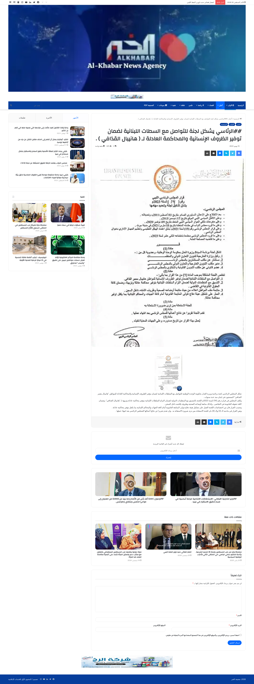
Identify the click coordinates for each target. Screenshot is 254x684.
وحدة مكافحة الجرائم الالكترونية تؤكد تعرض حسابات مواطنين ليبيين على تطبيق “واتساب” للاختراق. (68, 260)
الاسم (239, 615)
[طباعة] (207, 153)
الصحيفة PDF (149, 105)
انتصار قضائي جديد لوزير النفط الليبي (177, 552)
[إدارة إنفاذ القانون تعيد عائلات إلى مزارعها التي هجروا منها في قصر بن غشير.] (77, 131)
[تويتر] (232, 153)
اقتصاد (211, 105)
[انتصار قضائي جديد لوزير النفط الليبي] (168, 537)
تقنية (174, 105)
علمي (191, 105)
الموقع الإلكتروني (159, 625)
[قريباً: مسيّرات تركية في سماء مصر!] (68, 212)
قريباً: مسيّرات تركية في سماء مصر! (71, 225)
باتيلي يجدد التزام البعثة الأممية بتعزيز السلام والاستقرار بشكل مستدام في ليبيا (43, 153)
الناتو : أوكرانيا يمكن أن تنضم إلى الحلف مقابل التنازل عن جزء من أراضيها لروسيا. (43, 141)
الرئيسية (241, 105)
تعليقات (22, 117)
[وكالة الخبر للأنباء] (127, 48)
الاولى (230, 105)
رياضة (200, 105)
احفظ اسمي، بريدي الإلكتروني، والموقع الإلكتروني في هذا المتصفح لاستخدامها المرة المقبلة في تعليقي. (202, 635)
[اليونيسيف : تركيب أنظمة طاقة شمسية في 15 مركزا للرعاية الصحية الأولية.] (29, 245)
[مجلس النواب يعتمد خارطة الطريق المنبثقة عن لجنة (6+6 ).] (77, 167)
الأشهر (75, 117)
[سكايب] (226, 153)
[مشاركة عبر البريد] (213, 153)
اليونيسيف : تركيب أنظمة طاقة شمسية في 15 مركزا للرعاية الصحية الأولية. (30, 259)
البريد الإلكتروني (235, 625)
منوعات (162, 105)
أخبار (221, 105)
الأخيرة (49, 117)
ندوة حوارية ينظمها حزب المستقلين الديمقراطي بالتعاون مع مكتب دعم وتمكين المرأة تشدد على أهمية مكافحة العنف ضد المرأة (167, 2)
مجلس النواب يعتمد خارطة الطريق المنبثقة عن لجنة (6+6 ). (44, 163)
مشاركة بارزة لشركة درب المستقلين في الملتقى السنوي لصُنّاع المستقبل (30, 226)
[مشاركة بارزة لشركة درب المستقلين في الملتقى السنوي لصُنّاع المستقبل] (29, 212)
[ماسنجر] (220, 153)
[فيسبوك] (239, 153)
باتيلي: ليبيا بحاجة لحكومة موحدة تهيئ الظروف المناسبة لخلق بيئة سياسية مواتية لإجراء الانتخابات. (42, 176)
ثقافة (183, 105)
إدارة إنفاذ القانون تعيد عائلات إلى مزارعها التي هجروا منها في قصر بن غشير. (41, 129)
